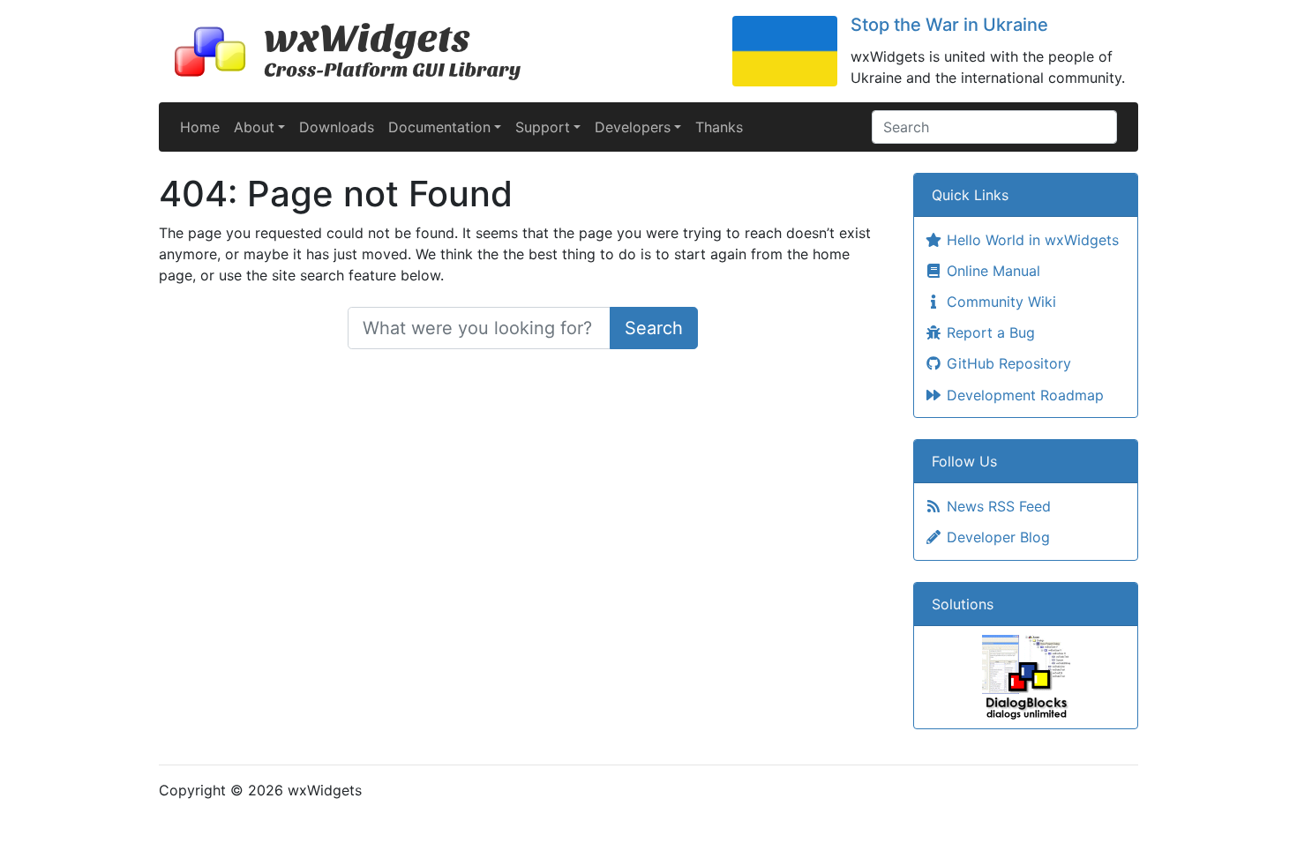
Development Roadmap (1023, 395)
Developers (633, 127)
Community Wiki (999, 301)
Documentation (439, 127)
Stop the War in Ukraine (949, 24)
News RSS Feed (996, 506)
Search (654, 328)
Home (200, 127)
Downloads (336, 127)
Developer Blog (996, 537)
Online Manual (991, 271)
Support (542, 127)
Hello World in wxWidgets (1030, 240)
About (254, 127)
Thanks (719, 127)
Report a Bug (988, 332)
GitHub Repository (1006, 363)
